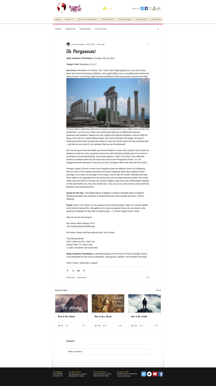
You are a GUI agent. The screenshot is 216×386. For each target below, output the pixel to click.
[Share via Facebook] (67, 270)
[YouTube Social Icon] (155, 374)
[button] (158, 29)
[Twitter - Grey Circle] (150, 8)
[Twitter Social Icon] (142, 8)
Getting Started (85, 29)
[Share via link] (84, 270)
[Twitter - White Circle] (149, 374)
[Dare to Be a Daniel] (108, 303)
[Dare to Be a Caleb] (144, 303)
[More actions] (148, 44)
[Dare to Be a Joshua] (71, 303)
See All (158, 290)
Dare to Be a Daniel (103, 316)
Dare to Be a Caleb (139, 316)
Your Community (101, 29)
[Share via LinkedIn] (78, 270)
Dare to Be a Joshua (66, 316)
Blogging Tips (70, 29)
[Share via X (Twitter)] (73, 270)
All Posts (58, 29)
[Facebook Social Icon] (146, 8)
